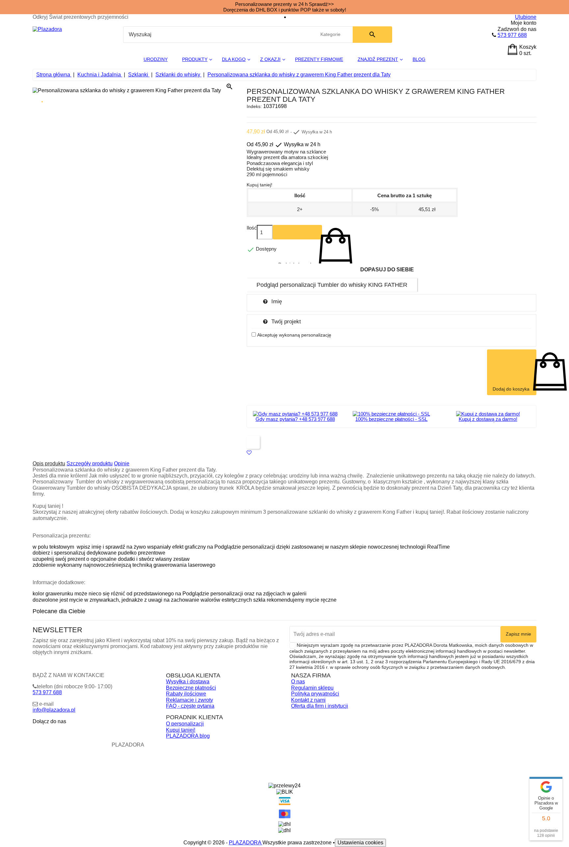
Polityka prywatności (315, 694)
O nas (298, 681)
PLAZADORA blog (188, 736)
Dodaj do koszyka (297, 232)
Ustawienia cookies (360, 842)
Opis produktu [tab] (49, 463)
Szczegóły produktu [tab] (90, 463)
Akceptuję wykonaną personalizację (294, 335)
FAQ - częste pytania (190, 706)
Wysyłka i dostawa (187, 681)
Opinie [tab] (121, 463)
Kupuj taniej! (180, 730)
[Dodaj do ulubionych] (249, 452)
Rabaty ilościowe (186, 694)
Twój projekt (286, 321)
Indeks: (254, 106)
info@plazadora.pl (54, 710)
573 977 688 (512, 35)
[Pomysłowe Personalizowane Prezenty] (47, 29)
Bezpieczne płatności (191, 688)
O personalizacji (185, 723)
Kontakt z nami (308, 700)
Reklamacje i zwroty (189, 700)
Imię (276, 301)
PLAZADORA (245, 842)
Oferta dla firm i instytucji (319, 706)
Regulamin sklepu (312, 688)
